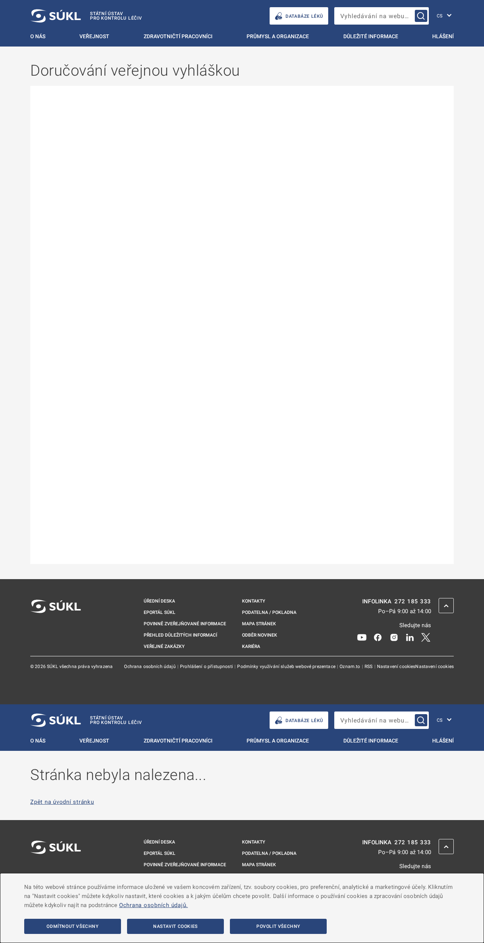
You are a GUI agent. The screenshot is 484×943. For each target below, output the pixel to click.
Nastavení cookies (396, 666)
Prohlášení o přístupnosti (207, 666)
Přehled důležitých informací (180, 635)
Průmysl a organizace (278, 36)
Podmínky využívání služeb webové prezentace (287, 666)
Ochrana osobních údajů (150, 666)
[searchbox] (381, 16)
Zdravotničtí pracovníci (178, 36)
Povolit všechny (278, 926)
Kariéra (251, 646)
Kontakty (253, 601)
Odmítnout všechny (72, 926)
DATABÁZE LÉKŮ (304, 16)
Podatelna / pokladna (269, 612)
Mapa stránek (259, 623)
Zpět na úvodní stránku (62, 802)
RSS (369, 666)
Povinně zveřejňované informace (185, 623)
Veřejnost (94, 36)
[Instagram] (394, 637)
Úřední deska (159, 601)
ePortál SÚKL (159, 612)
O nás (37, 36)
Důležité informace (370, 36)
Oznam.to (350, 666)
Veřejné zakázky (164, 646)
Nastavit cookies (175, 926)
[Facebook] (377, 637)
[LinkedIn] (410, 637)
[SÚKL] (55, 626)
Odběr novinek (259, 635)
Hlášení (443, 36)
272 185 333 (412, 601)
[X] (425, 637)
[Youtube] (362, 637)
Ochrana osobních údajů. (153, 905)
